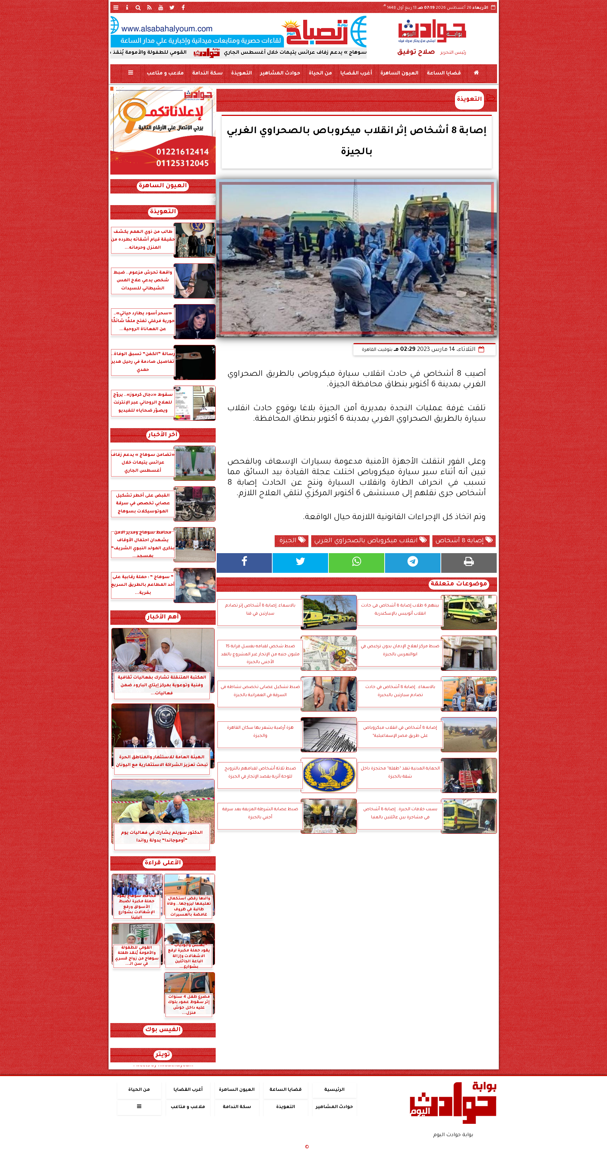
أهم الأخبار (163, 617)
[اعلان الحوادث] (163, 174)
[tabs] (116, 7)
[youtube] (161, 7)
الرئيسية (334, 1090)
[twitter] (172, 7)
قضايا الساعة (443, 74)
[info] (127, 7)
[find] (138, 7)
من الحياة (320, 74)
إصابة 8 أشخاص (460, 541)
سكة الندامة (207, 74)
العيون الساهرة (399, 74)
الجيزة (288, 541)
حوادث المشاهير (280, 74)
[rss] (149, 7)
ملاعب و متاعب (164, 74)
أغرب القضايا (356, 74)
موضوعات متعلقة (459, 584)
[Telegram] (413, 563)
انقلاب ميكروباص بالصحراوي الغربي (366, 541)
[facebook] (183, 7)
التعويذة (241, 74)
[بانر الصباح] (238, 31)
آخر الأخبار (162, 435)
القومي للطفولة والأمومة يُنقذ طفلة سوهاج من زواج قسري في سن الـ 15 (159, 53)
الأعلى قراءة (163, 863)
